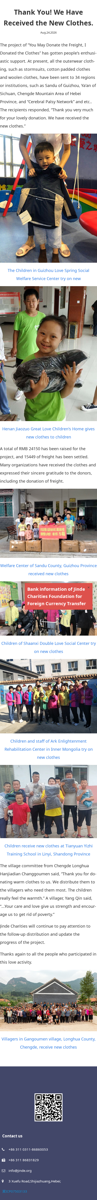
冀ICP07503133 (14, 1191)
